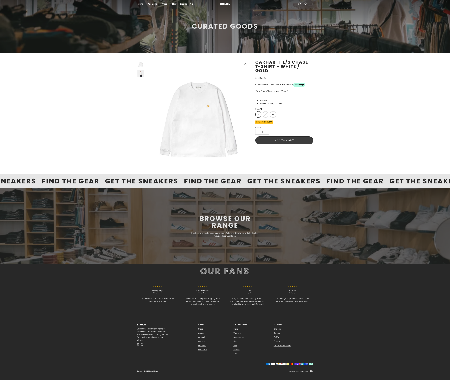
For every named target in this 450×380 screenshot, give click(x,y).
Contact (201, 341)
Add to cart (284, 140)
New (174, 4)
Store (200, 329)
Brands (183, 4)
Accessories (238, 337)
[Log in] (305, 4)
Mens (140, 4)
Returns (277, 333)
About (201, 333)
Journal (201, 337)
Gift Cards (202, 349)
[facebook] (138, 344)
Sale (192, 4)
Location (202, 345)
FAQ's (276, 337)
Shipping (277, 329)
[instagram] (142, 344)
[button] (299, 4)
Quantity (258, 127)
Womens (152, 4)
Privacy (277, 341)
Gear (164, 4)
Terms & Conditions (282, 345)
